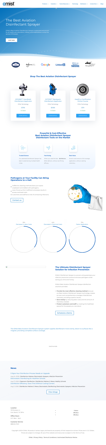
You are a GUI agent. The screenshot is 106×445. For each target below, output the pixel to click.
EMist (31, 437)
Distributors (83, 3)
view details (53, 115)
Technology (75, 3)
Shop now (11, 40)
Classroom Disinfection (27, 381)
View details (23, 115)
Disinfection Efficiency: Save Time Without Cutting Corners (32, 383)
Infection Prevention (56, 376)
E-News (52, 381)
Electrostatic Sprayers (41, 376)
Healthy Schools (60, 381)
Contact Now (93, 3)
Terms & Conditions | (51, 437)
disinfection (62, 158)
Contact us (16, 200)
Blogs (102, 3)
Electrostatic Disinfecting (47, 386)
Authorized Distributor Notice (67, 437)
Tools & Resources (64, 3)
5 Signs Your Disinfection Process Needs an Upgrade (30, 373)
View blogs (53, 392)
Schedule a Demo (64, 313)
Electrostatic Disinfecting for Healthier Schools (28, 378)
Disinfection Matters (27, 376)
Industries (53, 3)
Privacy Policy (38, 437)
